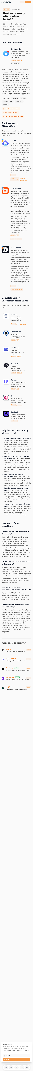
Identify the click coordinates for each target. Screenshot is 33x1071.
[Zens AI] (16, 650)
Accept (8, 1059)
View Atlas (12, 179)
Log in (22, 2)
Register (28, 2)
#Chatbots (15, 98)
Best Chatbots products (12, 109)
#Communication (8, 101)
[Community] (11, 1067)
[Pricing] (22, 1067)
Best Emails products (11, 112)
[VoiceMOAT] (16, 678)
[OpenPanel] (16, 669)
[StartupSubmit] (16, 659)
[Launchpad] (6, 1067)
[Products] (16, 1067)
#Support (5, 104)
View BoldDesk (15, 239)
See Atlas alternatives (23, 179)
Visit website (16, 63)
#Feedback (19, 101)
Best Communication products (14, 116)
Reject (8, 1055)
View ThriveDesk (15, 289)
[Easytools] (16, 687)
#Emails (23, 98)
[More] (27, 1067)
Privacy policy (7, 1052)
